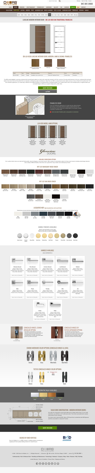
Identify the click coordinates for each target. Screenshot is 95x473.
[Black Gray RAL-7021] (60, 214)
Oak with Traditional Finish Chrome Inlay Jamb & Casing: (32, 141)
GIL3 (62, 14)
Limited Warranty (34, 459)
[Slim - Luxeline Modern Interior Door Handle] (17, 283)
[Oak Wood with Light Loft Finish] (5, 186)
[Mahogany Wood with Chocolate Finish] (48, 172)
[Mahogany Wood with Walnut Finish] (14, 172)
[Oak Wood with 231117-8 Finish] (14, 186)
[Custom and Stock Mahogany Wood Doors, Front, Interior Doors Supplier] (11, 3)
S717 (46, 14)
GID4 (65, 14)
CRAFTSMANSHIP (31, 7)
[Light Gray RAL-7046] (35, 214)
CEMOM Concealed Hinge (16, 340)
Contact (89, 0)
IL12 (55, 14)
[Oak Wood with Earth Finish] (64, 186)
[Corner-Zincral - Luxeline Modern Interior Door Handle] (47, 261)
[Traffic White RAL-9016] (18, 214)
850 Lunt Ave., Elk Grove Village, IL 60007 (58, 453)
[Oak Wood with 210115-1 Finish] (48, 186)
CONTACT (83, 7)
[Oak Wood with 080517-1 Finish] (22, 186)
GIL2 (59, 14)
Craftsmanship (16, 456)
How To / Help (84, 0)
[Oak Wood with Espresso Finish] (90, 186)
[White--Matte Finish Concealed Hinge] (53, 356)
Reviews (78, 0)
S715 (39, 14)
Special (73, 7)
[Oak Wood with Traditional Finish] (56, 186)
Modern (28, 10)
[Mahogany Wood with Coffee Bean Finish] (22, 172)
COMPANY (66, 7)
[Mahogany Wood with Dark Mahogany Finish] (39, 172)
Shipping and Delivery (60, 459)
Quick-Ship (16, 10)
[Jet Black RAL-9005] (69, 214)
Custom (23, 10)
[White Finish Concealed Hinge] (53, 372)
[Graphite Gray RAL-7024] (52, 214)
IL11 (52, 14)
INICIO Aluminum (48, 10)
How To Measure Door (26, 456)
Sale (78, 7)
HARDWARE (49, 7)
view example (35, 397)
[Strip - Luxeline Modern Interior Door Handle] (55, 304)
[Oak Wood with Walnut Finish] (73, 186)
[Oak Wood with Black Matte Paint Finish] (56, 196)
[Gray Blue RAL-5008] (43, 214)
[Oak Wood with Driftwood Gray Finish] (39, 196)
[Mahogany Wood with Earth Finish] (5, 172)
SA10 (19, 14)
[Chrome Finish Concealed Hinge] (30, 356)
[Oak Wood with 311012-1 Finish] (39, 186)
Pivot (32, 10)
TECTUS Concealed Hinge (57, 340)
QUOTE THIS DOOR (47, 88)
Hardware (55, 456)
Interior (81, 10)
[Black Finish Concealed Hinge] (64, 377)
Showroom (43, 453)
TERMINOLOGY (40, 7)
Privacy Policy (51, 459)
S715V (42, 14)
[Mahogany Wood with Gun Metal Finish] (56, 172)
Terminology (49, 456)
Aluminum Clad (39, 10)
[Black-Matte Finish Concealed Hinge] (64, 356)
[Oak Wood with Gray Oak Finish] (31, 196)
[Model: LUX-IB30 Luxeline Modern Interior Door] (40, 39)
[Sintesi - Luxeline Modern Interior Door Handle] (77, 261)
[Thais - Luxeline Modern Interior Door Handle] (32, 283)
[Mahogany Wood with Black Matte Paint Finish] (81, 172)
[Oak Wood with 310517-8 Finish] (31, 186)
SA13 (29, 14)
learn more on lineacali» (17, 275)
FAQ (61, 7)
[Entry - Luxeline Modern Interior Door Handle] (40, 304)
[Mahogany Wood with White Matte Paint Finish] (73, 172)
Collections (9, 10)
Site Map (80, 456)
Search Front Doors (54, 1)
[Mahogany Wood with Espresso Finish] (31, 172)
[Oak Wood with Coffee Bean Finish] (81, 186)
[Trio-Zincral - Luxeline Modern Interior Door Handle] (32, 261)
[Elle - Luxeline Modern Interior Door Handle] (62, 283)
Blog (64, 456)
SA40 (32, 14)
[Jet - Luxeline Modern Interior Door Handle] (77, 283)
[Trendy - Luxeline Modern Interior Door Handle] (47, 283)
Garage (87, 10)
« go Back (47, 91)
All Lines (76, 14)
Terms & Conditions (43, 459)
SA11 (22, 14)
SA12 (25, 14)
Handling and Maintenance (38, 456)
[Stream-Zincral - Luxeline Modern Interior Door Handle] (17, 261)
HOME (10, 7)
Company (60, 456)
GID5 (68, 14)
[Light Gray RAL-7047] (26, 214)
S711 (36, 14)
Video (68, 456)
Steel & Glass (57, 10)
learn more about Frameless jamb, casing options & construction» (65, 111)
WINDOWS (22, 7)
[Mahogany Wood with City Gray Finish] (64, 172)
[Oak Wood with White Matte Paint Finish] (48, 196)
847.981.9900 (87, 4)
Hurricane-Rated (66, 10)
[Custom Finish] (77, 214)
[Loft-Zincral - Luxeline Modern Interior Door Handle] (62, 261)
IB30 (50, 14)
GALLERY (56, 7)
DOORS (15, 7)
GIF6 (72, 14)
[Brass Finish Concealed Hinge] (41, 356)
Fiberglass (75, 10)
